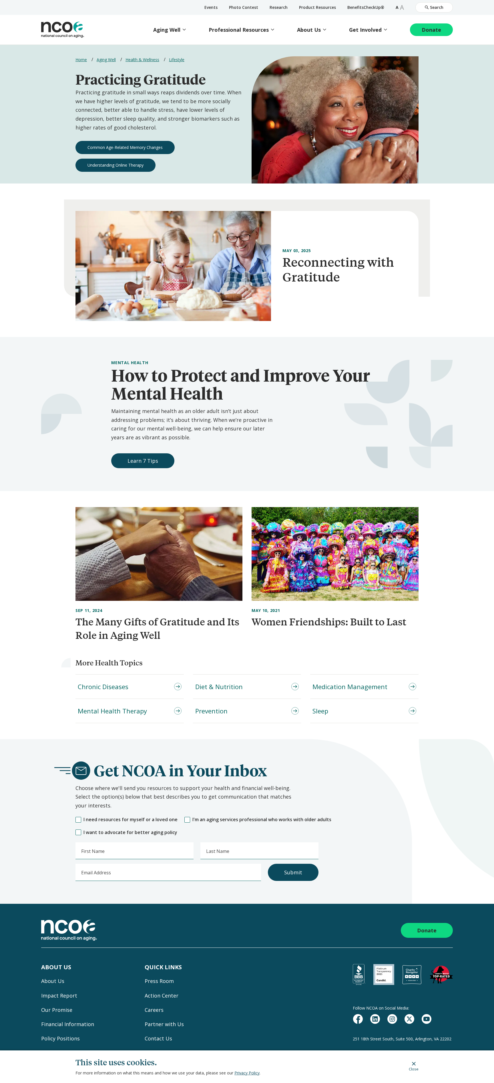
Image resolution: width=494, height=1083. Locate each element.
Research (279, 7)
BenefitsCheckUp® (365, 7)
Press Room (159, 981)
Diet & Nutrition (219, 686)
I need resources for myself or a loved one (130, 820)
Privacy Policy (247, 1073)
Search (436, 7)
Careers (154, 1009)
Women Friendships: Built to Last (329, 621)
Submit (293, 872)
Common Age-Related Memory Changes (125, 147)
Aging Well (166, 30)
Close (414, 1068)
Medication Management (349, 686)
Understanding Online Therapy (115, 165)
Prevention (211, 711)
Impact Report (59, 995)
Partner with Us (164, 1024)
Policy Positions (60, 1038)
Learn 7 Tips (143, 460)
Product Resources (317, 7)
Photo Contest (243, 7)
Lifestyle (176, 59)
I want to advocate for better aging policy (130, 832)
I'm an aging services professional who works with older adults (261, 820)
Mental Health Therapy (112, 711)
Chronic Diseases (103, 686)
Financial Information (67, 1024)
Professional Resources (239, 30)
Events (211, 7)
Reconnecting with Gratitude (338, 269)
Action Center (161, 995)
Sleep (320, 711)
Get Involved (365, 30)
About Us (309, 30)
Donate (431, 29)
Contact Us (158, 1038)
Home (81, 59)
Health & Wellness (142, 59)
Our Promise (56, 1009)
